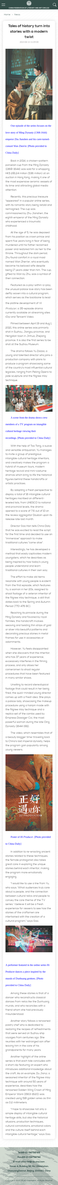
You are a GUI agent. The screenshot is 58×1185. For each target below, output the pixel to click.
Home (7, 14)
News (17, 14)
